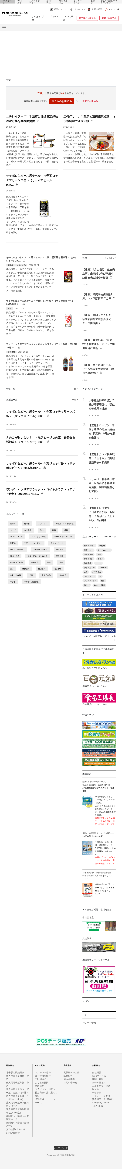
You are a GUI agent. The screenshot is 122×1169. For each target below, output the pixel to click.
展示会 (93, 2)
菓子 (12, 569)
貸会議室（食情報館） (103, 1099)
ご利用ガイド (53, 18)
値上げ (86, 585)
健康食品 (63, 575)
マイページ (62, 1148)
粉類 (54, 530)
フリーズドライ (90, 581)
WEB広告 (19, 2)
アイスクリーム (57, 543)
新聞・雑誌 (50, 2)
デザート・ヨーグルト (33, 543)
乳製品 (13, 543)
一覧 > (75, 389)
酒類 (31, 575)
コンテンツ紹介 (43, 1072)
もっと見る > (110, 258)
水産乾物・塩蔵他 (40, 549)
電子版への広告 (71, 1072)
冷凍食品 (27, 530)
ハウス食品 (96, 572)
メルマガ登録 (68, 18)
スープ (13, 530)
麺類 (66, 530)
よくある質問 (42, 1082)
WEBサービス (7, 2)
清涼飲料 (57, 569)
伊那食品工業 (89, 568)
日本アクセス (89, 546)
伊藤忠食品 (88, 554)
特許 (103, 581)
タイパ (100, 559)
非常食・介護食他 (31, 582)
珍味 (49, 562)
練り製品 (59, 549)
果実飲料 (41, 569)
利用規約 (39, 1086)
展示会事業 (69, 1079)
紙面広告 (68, 1076)
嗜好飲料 (26, 569)
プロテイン (88, 559)
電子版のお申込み (87, 18)
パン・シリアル (16, 537)
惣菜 (61, 562)
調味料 (13, 524)
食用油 (27, 524)
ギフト (13, 582)
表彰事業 (96, 1092)
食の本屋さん (63, 2)
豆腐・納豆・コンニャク (37, 556)
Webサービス (99, 1076)
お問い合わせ (13, 1132)
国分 (99, 554)
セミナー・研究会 (79, 2)
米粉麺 (102, 546)
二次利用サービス (34, 2)
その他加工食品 (16, 562)
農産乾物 (59, 556)
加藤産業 (87, 563)
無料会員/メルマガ (15, 1129)
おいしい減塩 (99, 585)
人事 (86, 572)
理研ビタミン (89, 576)
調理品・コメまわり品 (65, 524)
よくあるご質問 (38, 18)
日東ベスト (88, 550)
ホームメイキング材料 (63, 537)
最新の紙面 (97, 9)
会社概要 (96, 1072)
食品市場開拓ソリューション (109, 2)
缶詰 (42, 530)
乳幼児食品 (46, 575)
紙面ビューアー (61, 9)
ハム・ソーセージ (17, 549)
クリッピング (79, 9)
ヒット (98, 563)
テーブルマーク (104, 550)
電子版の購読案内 (15, 1072)
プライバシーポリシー (46, 1089)
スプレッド (42, 524)
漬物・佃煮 (14, 556)
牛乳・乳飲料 (15, 575)
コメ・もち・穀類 (38, 537)
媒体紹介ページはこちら (94, 667)
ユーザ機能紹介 (43, 1076)
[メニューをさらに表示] (4, 28)
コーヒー (103, 568)
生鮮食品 (34, 562)
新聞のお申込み (109, 18)
